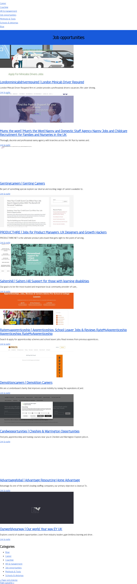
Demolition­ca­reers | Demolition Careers (26, 382)
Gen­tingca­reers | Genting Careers (22, 183)
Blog (2, 26)
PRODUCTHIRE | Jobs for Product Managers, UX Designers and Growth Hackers (53, 232)
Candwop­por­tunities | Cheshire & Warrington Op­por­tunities (39, 431)
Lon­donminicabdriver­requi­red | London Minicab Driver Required (42, 82)
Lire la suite (5, 92)
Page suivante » (7, 582)
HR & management (8, 11)
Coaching (4, 7)
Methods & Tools (8, 19)
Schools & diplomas (9, 22)
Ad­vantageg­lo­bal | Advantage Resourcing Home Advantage (40, 480)
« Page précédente (9, 580)
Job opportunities (8, 15)
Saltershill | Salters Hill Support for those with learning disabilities (44, 281)
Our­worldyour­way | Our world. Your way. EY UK (31, 529)
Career (3, 3)
